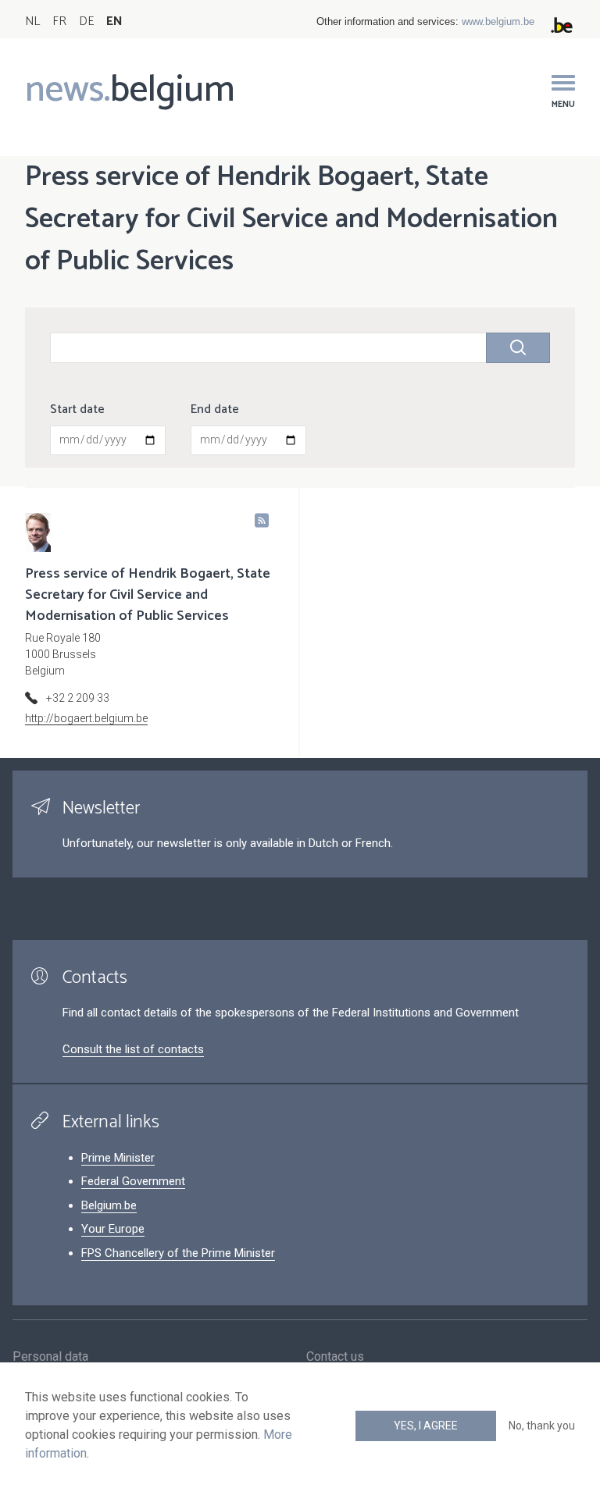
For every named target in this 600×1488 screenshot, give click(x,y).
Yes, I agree (426, 1425)
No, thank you (542, 1425)
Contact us (335, 1356)
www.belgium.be (498, 21)
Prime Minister (118, 1158)
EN (114, 21)
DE (86, 21)
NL (32, 21)
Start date (77, 409)
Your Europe (113, 1229)
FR (59, 21)
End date (215, 409)
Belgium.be (109, 1205)
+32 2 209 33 (77, 698)
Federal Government (133, 1181)
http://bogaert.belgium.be (86, 718)
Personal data (50, 1356)
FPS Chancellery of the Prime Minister (178, 1253)
